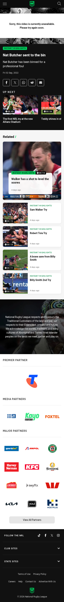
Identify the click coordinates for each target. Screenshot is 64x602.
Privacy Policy (39, 574)
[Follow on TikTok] (39, 535)
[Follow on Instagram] (58, 535)
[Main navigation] (5, 4)
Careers (11, 581)
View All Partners (32, 520)
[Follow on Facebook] (45, 535)
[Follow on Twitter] (51, 535)
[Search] (59, 4)
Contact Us (30, 581)
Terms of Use (24, 574)
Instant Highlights (15, 48)
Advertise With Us (47, 581)
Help (20, 581)
